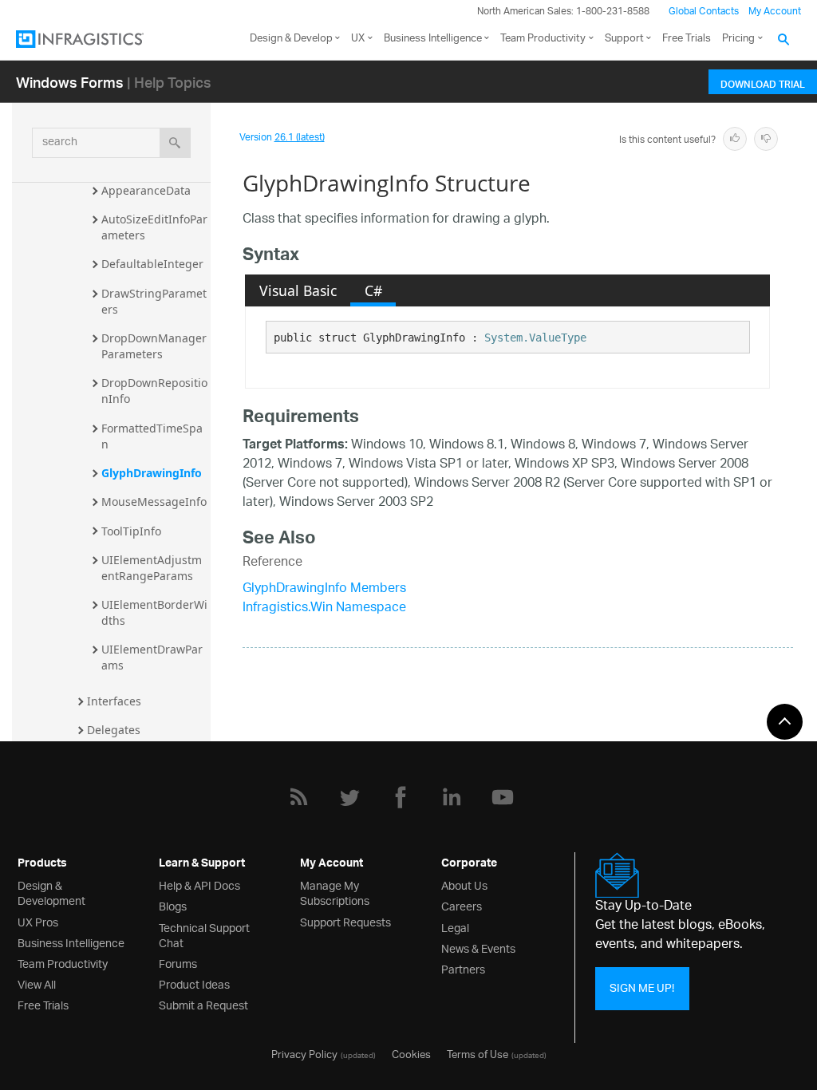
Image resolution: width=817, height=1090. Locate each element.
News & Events (478, 948)
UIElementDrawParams (152, 657)
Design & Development (51, 892)
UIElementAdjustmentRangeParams (151, 567)
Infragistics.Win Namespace (324, 608)
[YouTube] (503, 797)
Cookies (411, 1053)
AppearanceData (146, 190)
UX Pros (38, 921)
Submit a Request (203, 1004)
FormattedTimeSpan (152, 436)
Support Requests (345, 921)
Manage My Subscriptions (334, 892)
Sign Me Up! (642, 988)
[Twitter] (349, 797)
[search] (175, 143)
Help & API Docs (199, 885)
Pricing (738, 38)
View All (37, 983)
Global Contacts (704, 11)
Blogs (173, 905)
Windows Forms (70, 82)
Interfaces (114, 701)
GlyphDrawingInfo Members (324, 589)
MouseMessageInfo (154, 501)
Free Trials (686, 38)
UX (358, 38)
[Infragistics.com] (96, 39)
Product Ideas (194, 983)
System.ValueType (535, 337)
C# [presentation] (373, 290)
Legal (455, 927)
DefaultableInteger (152, 263)
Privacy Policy (304, 1053)
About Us (464, 885)
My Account (774, 11)
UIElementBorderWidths (154, 612)
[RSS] (298, 797)
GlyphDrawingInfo (151, 472)
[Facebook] (400, 797)
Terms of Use (477, 1053)
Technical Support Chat (204, 934)
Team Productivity (543, 38)
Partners (463, 968)
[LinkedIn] (452, 797)
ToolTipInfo (131, 531)
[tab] (297, 290)
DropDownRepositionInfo (154, 390)
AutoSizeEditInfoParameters (154, 227)
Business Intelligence (433, 38)
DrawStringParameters (154, 301)
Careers (461, 905)
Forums (178, 963)
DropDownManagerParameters (154, 345)
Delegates (113, 729)
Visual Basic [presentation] (298, 290)
